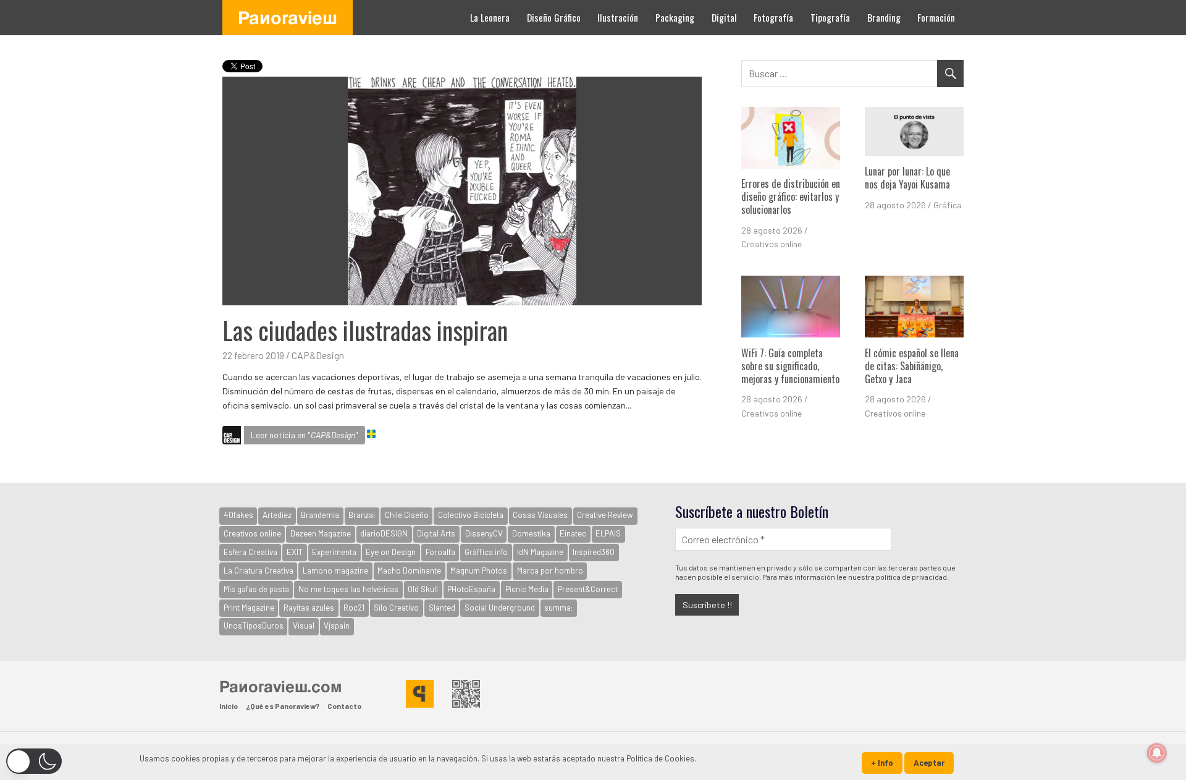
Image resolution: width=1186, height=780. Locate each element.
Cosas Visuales (540, 515)
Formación (936, 17)
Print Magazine (249, 608)
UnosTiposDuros (254, 625)
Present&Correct (588, 589)
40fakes (238, 515)
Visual (303, 625)
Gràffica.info (486, 552)
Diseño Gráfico (554, 17)
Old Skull (423, 589)
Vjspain (337, 625)
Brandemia (320, 515)
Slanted (442, 608)
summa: (558, 608)
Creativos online (771, 244)
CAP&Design (318, 355)
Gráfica (947, 205)
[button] (34, 761)
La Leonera (490, 17)
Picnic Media (527, 589)
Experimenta (334, 552)
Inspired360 (594, 552)
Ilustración (617, 17)
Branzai (361, 515)
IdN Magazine (540, 552)
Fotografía (773, 17)
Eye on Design (391, 552)
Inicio (228, 706)
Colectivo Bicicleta (470, 515)
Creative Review (605, 515)
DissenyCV (484, 533)
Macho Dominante (409, 570)
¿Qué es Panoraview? (282, 706)
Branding (884, 17)
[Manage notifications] (1157, 753)
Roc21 (353, 608)
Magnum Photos (478, 570)
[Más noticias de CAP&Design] (231, 437)
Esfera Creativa (250, 552)
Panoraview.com (280, 686)
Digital (724, 17)
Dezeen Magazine (320, 533)
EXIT (295, 552)
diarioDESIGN (384, 533)
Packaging (674, 17)
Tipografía (830, 17)
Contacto (344, 706)
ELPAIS (608, 533)
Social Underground (500, 608)
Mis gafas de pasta (256, 589)
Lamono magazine (335, 570)
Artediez (277, 515)
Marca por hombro (550, 570)
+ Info (882, 763)
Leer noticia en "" (304, 435)
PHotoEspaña (471, 589)
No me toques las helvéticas (348, 589)
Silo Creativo (396, 608)
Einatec (573, 533)
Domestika (531, 533)
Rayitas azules (309, 608)
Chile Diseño (407, 515)
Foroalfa (440, 552)
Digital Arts (436, 533)
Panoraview (287, 17)
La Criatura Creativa (258, 570)
